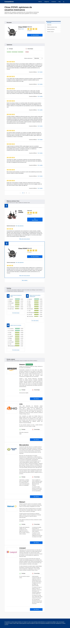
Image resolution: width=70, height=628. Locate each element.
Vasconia (30, 314)
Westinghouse (31, 312)
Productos (54, 1)
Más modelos (24, 280)
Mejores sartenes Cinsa (52, 27)
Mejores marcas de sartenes (15, 325)
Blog (59, 1)
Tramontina (11, 306)
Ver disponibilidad (35, 35)
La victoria (11, 328)
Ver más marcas (15, 312)
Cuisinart (11, 299)
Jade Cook (11, 308)
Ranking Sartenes (51, 29)
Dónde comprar (50, 31)
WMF (29, 303)
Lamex (29, 306)
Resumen (49, 22)
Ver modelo (40, 72)
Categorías (46, 1)
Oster (29, 301)
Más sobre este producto (24, 239)
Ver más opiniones (19, 225)
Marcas (40, 1)
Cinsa (22, 28)
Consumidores (9, 1)
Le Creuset (11, 330)
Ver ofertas (36, 398)
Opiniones (49, 24)
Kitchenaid (11, 303)
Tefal (10, 304)
